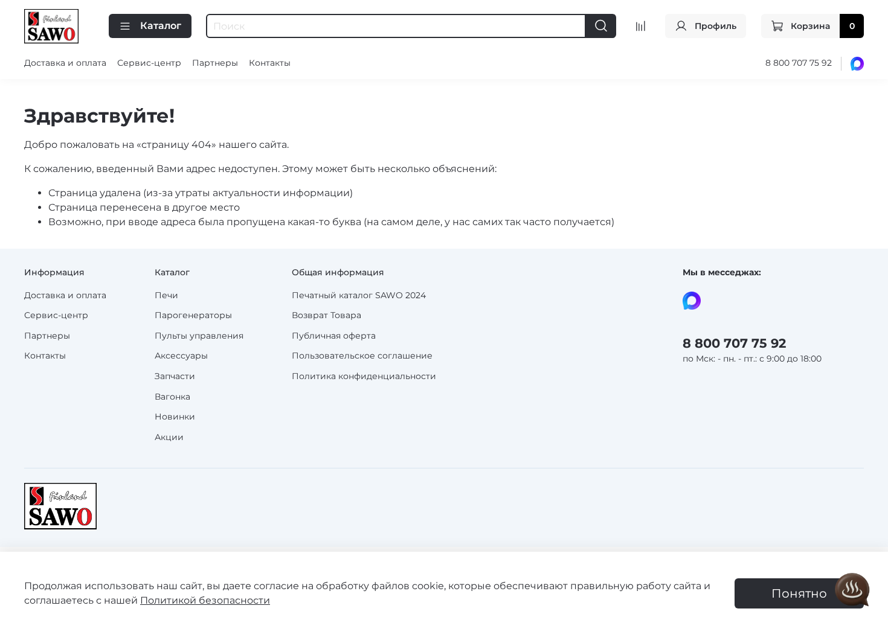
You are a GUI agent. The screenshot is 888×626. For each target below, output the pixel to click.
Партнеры (215, 62)
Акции (169, 437)
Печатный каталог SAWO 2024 (359, 295)
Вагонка (172, 396)
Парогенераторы (193, 315)
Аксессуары (181, 355)
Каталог (160, 25)
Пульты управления (199, 335)
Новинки (175, 416)
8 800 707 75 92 (798, 62)
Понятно (799, 593)
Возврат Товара (326, 315)
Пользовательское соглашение (362, 355)
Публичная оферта (334, 335)
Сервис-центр (149, 62)
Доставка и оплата (65, 62)
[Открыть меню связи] (852, 590)
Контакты (270, 62)
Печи (166, 295)
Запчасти (175, 376)
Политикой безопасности (205, 600)
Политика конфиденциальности (364, 376)
